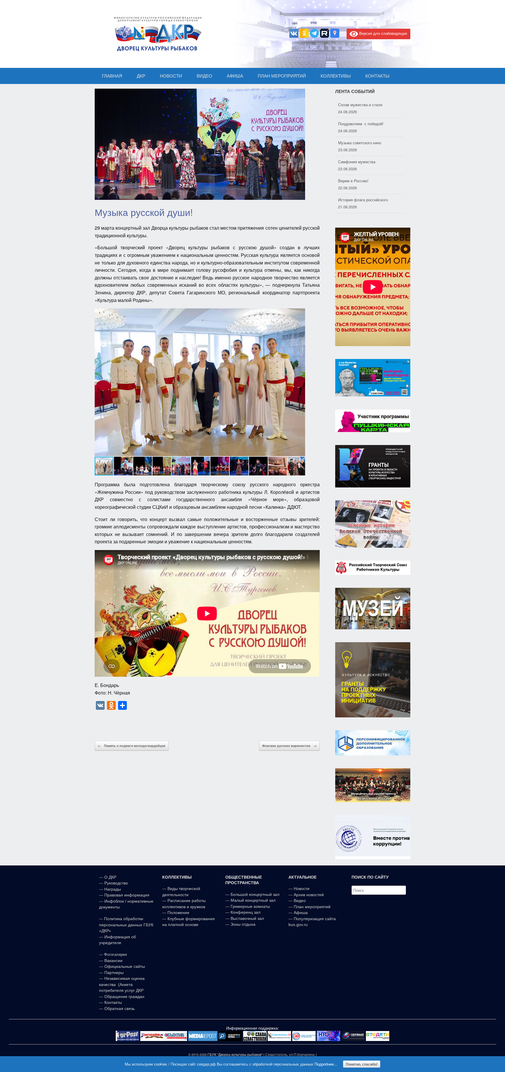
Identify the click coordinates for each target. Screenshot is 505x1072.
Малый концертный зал (253, 900)
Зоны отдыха (243, 924)
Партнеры (114, 972)
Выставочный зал (247, 918)
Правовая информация (126, 895)
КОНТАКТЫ (377, 75)
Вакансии (113, 960)
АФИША (235, 75)
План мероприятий (312, 906)
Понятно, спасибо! (362, 1064)
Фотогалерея (115, 954)
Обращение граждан (124, 996)
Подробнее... (325, 1064)
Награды (112, 889)
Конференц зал (245, 912)
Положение (178, 912)
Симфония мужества (356, 142)
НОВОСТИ (171, 75)
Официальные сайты (124, 966)
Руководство (116, 883)
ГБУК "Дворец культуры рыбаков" (234, 1054)
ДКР (141, 75)
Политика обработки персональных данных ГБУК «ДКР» (126, 924)
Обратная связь (119, 1008)
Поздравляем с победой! (360, 104)
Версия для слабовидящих (382, 33)
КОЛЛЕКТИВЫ (336, 75)
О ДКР (110, 877)
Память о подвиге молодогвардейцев (131, 745)
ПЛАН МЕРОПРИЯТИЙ (282, 75)
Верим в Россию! (353, 161)
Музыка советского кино (359, 123)
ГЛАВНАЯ (112, 75)
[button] (300, 382)
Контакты (112, 1002)
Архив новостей (309, 894)
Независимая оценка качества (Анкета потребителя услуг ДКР (122, 984)
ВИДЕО (204, 75)
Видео (300, 900)
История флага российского (363, 180)
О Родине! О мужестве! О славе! (367, 199)
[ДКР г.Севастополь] (156, 34)
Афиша (301, 912)
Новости (301, 888)
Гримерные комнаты (250, 906)
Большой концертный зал (255, 894)
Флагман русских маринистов (289, 745)
